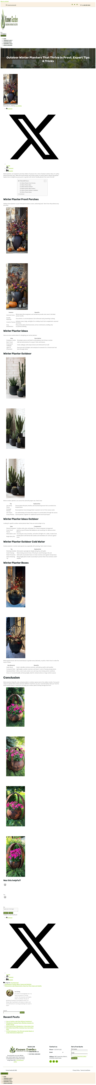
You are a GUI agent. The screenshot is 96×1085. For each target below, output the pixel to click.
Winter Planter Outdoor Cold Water (30, 190)
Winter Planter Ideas (26, 185)
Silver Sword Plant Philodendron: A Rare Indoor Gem (20, 1026)
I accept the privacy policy (79, 1056)
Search (5, 1010)
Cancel (11, 913)
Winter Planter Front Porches (28, 183)
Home (4, 38)
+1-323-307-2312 (86, 5)
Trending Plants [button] (7, 40)
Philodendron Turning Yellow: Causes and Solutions (18, 984)
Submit (6, 913)
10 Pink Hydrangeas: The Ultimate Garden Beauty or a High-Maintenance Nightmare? (20, 1031)
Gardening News (7, 41)
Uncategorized (14, 982)
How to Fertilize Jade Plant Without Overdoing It (19, 1021)
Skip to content (5, 1)
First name (74, 1049)
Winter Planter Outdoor (27, 186)
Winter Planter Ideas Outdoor (28, 188)
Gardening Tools (7, 43)
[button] (1, 32)
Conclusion (21, 194)
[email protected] (57, 1052)
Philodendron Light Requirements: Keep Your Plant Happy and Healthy (23, 986)
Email (72, 1053)
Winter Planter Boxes (27, 192)
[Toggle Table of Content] (44, 181)
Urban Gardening (7, 45)
